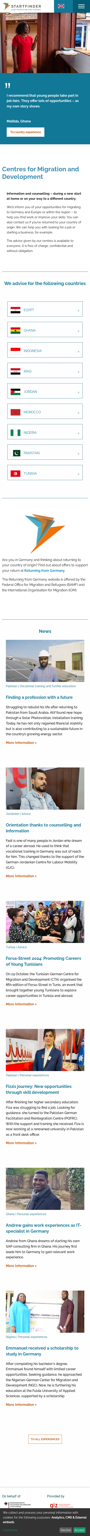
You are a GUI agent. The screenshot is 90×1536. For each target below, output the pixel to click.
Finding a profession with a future (39, 697)
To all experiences (45, 1439)
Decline (65, 1530)
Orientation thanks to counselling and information (43, 827)
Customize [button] (10, 1530)
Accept (79, 1530)
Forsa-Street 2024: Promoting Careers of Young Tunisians (43, 961)
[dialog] (45, 1522)
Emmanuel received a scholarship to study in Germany (42, 1351)
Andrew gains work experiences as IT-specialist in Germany (43, 1228)
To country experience (25, 132)
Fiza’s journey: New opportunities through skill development (39, 1089)
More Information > (21, 743)
